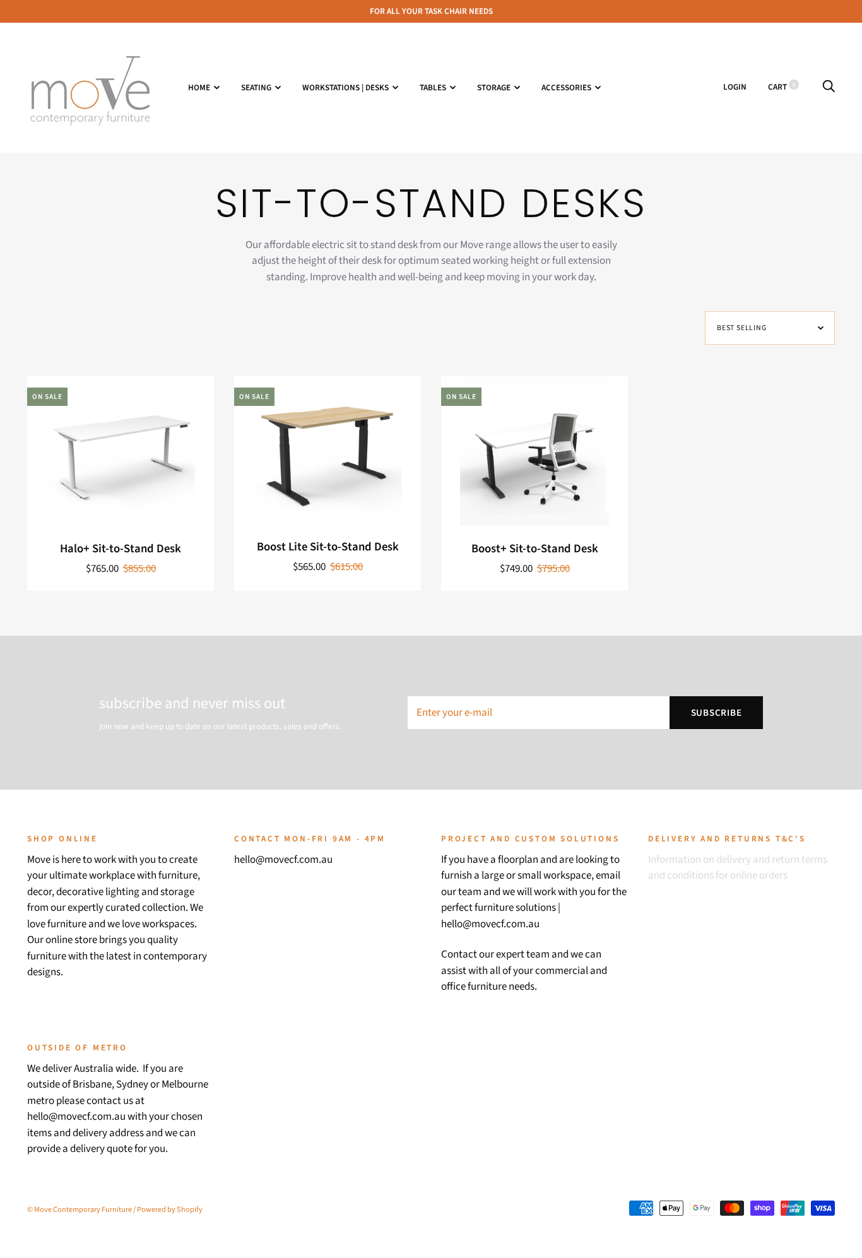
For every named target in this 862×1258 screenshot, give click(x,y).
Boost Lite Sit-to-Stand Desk (328, 546)
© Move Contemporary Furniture (79, 1209)
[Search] (828, 87)
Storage (494, 87)
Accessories (566, 87)
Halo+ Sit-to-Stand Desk (120, 548)
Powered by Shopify (170, 1209)
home (199, 87)
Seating (256, 87)
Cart (782, 87)
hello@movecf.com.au (283, 859)
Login (735, 87)
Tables (433, 87)
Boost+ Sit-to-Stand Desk (534, 548)
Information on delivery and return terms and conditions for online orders (737, 868)
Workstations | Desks (345, 87)
